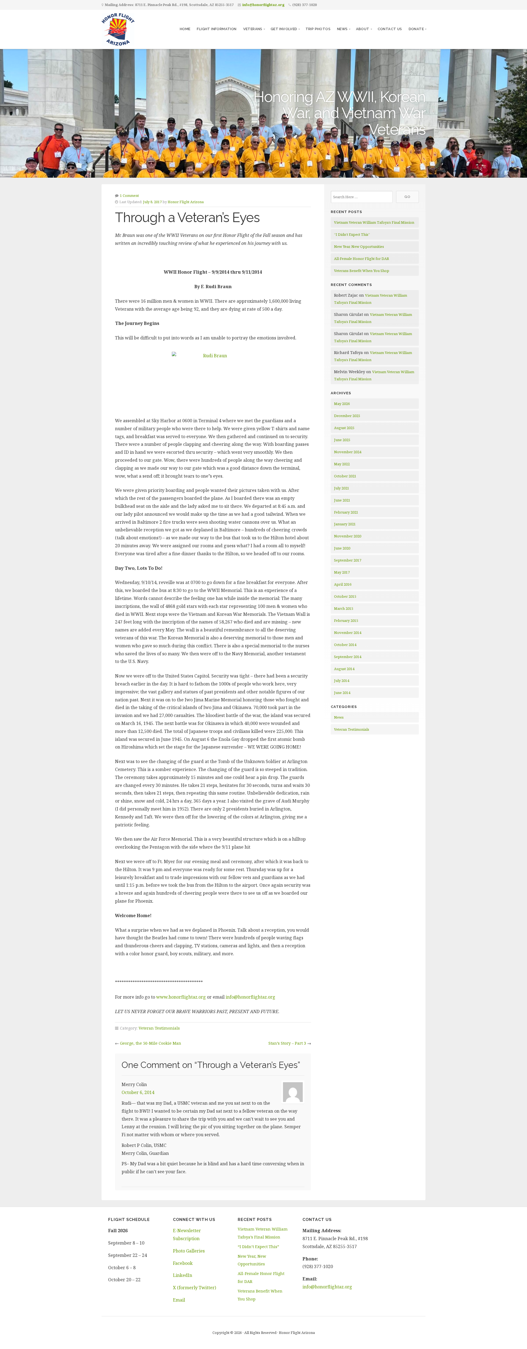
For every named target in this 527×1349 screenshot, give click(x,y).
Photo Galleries (189, 1251)
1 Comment (129, 195)
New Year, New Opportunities (359, 246)
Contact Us (390, 29)
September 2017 (347, 560)
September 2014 (347, 656)
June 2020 (342, 548)
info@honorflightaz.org (263, 4)
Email (179, 1300)
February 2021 (346, 512)
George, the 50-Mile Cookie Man (150, 1043)
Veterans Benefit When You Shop (361, 270)
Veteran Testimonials (159, 1028)
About (362, 29)
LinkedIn (182, 1275)
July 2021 (341, 488)
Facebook (183, 1263)
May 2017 (342, 572)
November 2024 (347, 451)
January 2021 (345, 524)
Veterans (252, 29)
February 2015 (346, 620)
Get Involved (284, 29)
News (342, 29)
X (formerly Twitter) (194, 1288)
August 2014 (344, 668)
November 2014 (347, 632)
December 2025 (347, 415)
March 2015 (343, 608)
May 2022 (342, 463)
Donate (416, 29)
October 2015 (345, 596)
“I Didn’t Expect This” (352, 234)
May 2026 (342, 403)
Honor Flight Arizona (186, 201)
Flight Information (216, 29)
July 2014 (341, 680)
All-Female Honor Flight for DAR (361, 258)
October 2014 (345, 644)
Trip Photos (317, 29)
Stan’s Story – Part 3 (287, 1043)
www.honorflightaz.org (181, 997)
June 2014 (342, 692)
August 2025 (344, 427)
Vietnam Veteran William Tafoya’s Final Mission (374, 222)
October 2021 (345, 476)
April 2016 (342, 584)
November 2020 (347, 536)
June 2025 (342, 439)
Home (185, 29)
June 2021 (342, 500)
